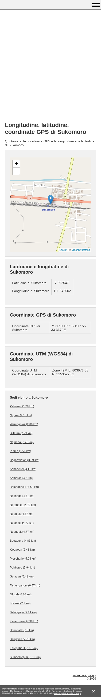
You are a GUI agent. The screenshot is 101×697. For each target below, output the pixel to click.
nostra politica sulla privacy (67, 693)
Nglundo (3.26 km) (22, 442)
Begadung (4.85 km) (23, 540)
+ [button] (16, 164)
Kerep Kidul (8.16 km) (24, 648)
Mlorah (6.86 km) (20, 594)
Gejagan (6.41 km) (22, 576)
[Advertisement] (50, 67)
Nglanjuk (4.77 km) (22, 522)
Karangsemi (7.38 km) (24, 621)
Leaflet (63, 250)
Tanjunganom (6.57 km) (25, 585)
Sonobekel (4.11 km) (23, 469)
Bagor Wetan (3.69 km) (24, 460)
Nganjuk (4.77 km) (21, 514)
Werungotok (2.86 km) (24, 424)
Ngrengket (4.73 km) (23, 505)
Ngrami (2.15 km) (21, 415)
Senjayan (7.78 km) (22, 639)
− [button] (16, 171)
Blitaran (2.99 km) (21, 433)
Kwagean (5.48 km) (22, 549)
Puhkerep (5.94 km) (22, 567)
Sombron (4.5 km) (21, 478)
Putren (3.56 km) (20, 451)
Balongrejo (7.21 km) (23, 612)
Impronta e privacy (84, 675)
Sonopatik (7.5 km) (22, 630)
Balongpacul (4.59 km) (24, 487)
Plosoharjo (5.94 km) (23, 558)
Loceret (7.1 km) (20, 603)
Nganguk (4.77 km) (22, 531)
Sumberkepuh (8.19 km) (25, 657)
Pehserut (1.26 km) (22, 406)
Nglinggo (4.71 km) (22, 496)
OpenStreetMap (81, 250)
